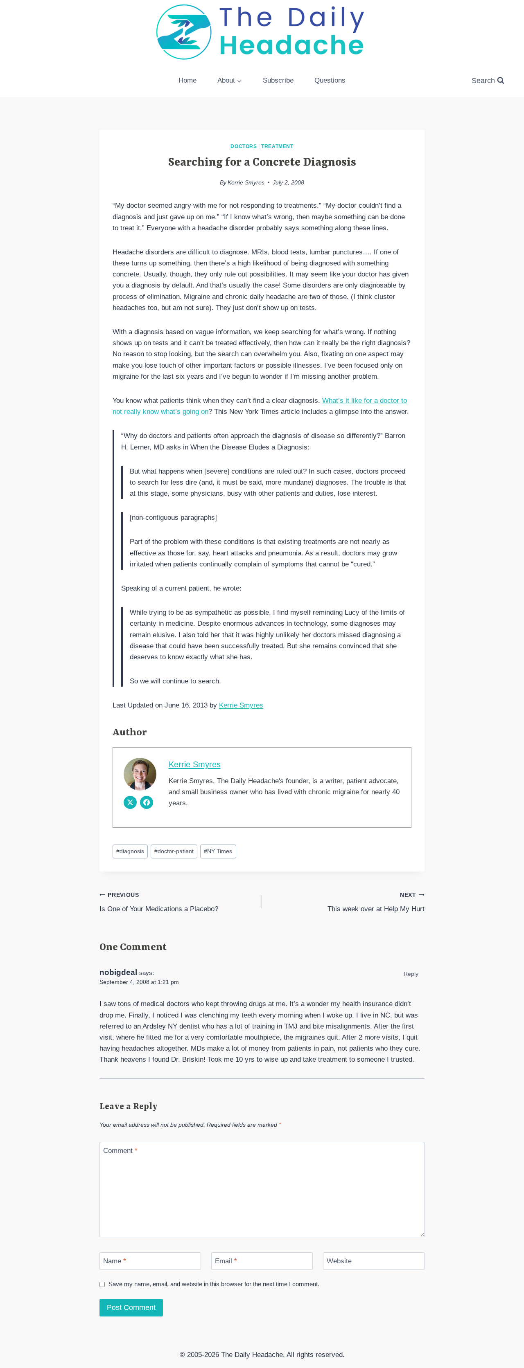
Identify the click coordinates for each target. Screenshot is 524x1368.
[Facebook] (146, 802)
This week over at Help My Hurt (376, 902)
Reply (411, 973)
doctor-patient (174, 851)
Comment (120, 1151)
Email (226, 1261)
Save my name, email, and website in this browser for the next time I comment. (213, 1283)
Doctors (243, 146)
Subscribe (278, 80)
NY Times (218, 851)
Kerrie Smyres (246, 183)
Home (187, 80)
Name (114, 1261)
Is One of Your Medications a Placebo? (158, 902)
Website (339, 1261)
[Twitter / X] (130, 802)
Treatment (277, 146)
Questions (330, 80)
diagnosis (130, 851)
